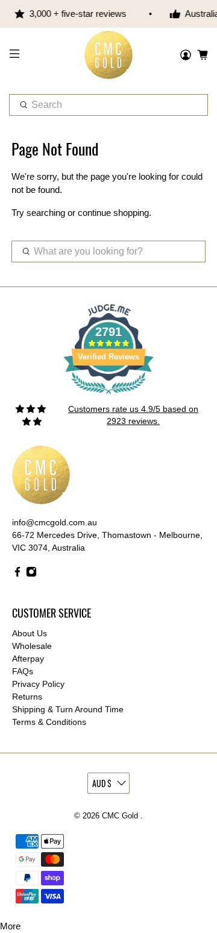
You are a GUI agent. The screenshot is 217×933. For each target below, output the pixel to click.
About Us (29, 633)
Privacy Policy (38, 684)
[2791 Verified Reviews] (108, 396)
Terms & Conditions (49, 722)
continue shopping (113, 212)
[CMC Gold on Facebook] (17, 574)
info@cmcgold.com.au (54, 522)
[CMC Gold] (108, 55)
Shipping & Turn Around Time (68, 709)
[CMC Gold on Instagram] (31, 574)
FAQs (22, 671)
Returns (27, 696)
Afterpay (28, 658)
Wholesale (32, 646)
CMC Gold (121, 816)
